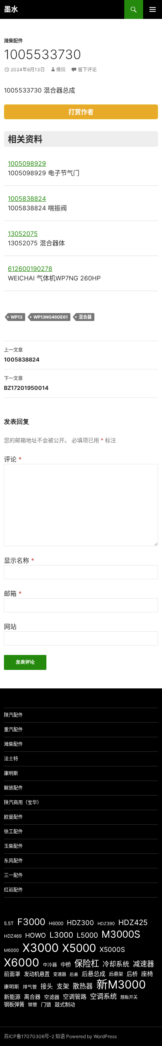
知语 (60, 1036)
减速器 (143, 964)
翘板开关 (129, 997)
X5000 (79, 948)
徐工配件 (13, 832)
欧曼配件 (13, 817)
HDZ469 (13, 936)
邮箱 (13, 593)
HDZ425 (133, 922)
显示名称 (19, 560)
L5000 (87, 935)
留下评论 (87, 69)
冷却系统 (116, 964)
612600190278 (30, 269)
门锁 (46, 1004)
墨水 (11, 9)
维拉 (61, 69)
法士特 (11, 759)
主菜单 (152, 9)
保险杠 (86, 963)
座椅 (147, 973)
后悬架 (116, 974)
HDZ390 (106, 923)
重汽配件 (13, 730)
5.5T (9, 923)
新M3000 (121, 984)
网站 (10, 627)
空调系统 (103, 996)
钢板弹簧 (14, 1004)
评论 (13, 459)
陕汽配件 (13, 715)
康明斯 (11, 773)
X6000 (21, 962)
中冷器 (50, 965)
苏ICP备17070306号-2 (29, 1036)
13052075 (23, 233)
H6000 (56, 923)
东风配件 (13, 861)
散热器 (83, 986)
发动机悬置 (37, 974)
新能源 (12, 996)
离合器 (32, 997)
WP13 (16, 317)
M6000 (11, 950)
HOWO (35, 935)
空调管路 (75, 996)
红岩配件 (13, 890)
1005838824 (27, 198)
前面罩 (12, 974)
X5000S (112, 949)
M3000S (120, 934)
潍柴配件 (13, 41)
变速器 (59, 974)
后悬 (74, 974)
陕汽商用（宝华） (23, 802)
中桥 (66, 964)
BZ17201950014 (26, 383)
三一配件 (13, 875)
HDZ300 (80, 922)
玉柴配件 (13, 846)
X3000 (40, 948)
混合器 (85, 317)
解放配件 (13, 788)
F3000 (31, 921)
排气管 (30, 987)
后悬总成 (93, 973)
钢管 (32, 1004)
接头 (46, 986)
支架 (63, 986)
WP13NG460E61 (50, 317)
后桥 (132, 973)
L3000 (61, 935)
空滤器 (51, 997)
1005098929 (27, 163)
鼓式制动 (65, 1004)
